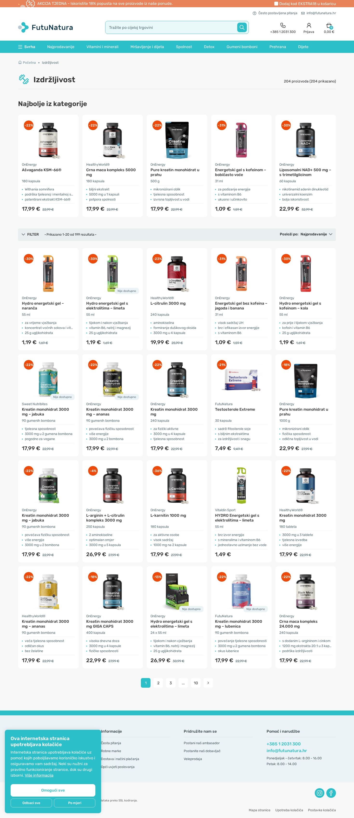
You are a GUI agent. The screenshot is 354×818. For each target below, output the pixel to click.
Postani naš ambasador (202, 743)
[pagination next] (208, 683)
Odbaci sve (31, 803)
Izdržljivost (50, 63)
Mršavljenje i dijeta (147, 46)
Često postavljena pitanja (277, 13)
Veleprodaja (193, 759)
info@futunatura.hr (321, 13)
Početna (29, 63)
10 (196, 683)
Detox (209, 46)
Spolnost (184, 46)
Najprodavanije (60, 46)
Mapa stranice (259, 810)
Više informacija (39, 775)
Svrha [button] (29, 46)
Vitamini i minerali (102, 46)
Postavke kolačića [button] (322, 810)
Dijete (303, 46)
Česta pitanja (111, 743)
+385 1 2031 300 (284, 744)
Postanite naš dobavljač (202, 751)
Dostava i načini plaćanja (120, 759)
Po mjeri (74, 803)
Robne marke (111, 751)
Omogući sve (53, 790)
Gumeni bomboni (242, 46)
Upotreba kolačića (289, 810)
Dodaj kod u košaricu (307, 3)
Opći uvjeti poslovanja (118, 767)
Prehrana (277, 46)
